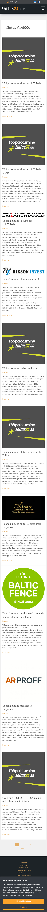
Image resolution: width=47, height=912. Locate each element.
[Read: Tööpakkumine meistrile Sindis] (23, 343)
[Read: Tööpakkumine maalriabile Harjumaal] (23, 681)
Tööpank (23, 863)
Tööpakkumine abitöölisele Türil (20, 279)
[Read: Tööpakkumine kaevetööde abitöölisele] (23, 215)
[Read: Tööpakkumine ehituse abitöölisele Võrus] (23, 144)
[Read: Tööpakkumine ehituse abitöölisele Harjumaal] (23, 508)
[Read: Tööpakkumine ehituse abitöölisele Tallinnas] (23, 427)
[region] (23, 894)
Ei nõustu (23, 907)
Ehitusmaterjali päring (23, 875)
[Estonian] (34, 2)
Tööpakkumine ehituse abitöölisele (21, 83)
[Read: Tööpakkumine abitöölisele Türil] (23, 271)
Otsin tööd (23, 865)
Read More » (7, 116)
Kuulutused (23, 868)
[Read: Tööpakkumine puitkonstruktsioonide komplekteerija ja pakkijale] (23, 588)
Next (23, 848)
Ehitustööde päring (23, 873)
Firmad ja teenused (24, 870)
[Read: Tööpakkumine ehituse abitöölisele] (23, 58)
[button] (43, 9)
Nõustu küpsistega (23, 901)
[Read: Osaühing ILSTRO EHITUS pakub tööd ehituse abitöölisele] (23, 773)
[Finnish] (38, 2)
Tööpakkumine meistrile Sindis (19, 368)
